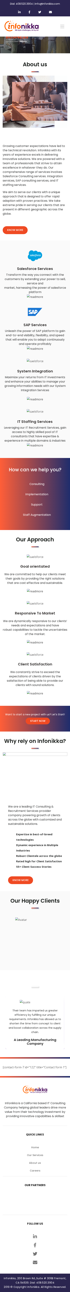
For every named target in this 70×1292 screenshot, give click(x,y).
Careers (35, 1170)
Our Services (35, 1155)
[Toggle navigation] (62, 26)
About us (35, 1163)
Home (35, 1147)
